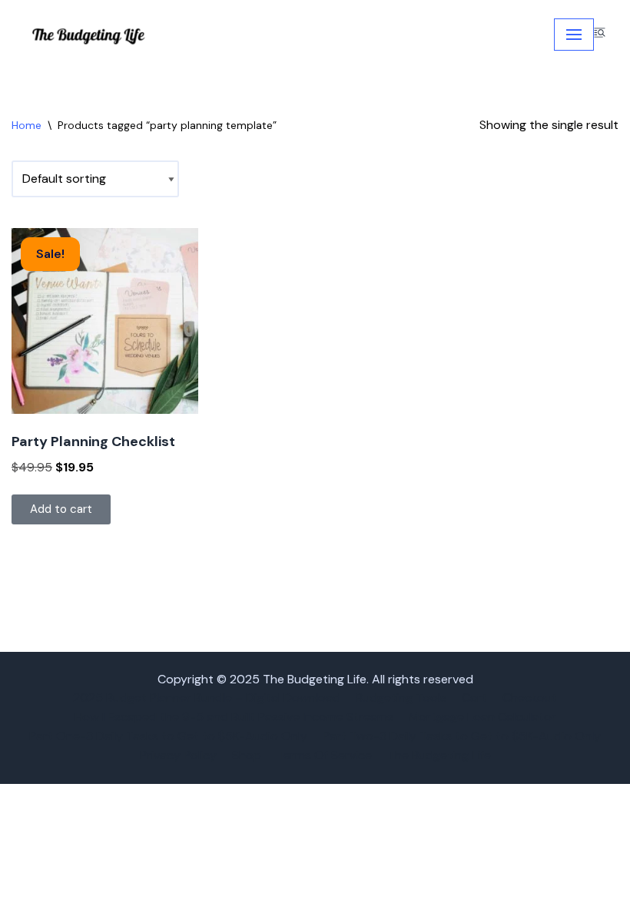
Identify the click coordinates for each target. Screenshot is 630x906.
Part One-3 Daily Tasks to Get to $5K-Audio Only (168, 736)
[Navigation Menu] (574, 34)
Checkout (529, 697)
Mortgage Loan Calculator (482, 717)
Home (26, 125)
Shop (246, 755)
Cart (474, 697)
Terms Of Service (324, 755)
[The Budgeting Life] (90, 34)
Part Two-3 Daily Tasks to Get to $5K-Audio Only (462, 736)
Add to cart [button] (61, 509)
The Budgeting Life (439, 755)
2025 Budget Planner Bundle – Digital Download (206, 697)
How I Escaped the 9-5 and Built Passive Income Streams (234, 717)
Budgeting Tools (401, 697)
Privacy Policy (178, 755)
